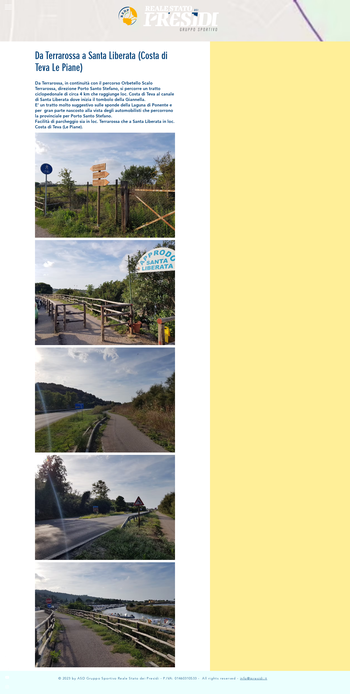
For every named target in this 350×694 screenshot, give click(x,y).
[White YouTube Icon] (7, 677)
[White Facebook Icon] (7, 658)
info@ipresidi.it (253, 678)
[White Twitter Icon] (7, 667)
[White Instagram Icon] (7, 686)
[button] (8, 7)
